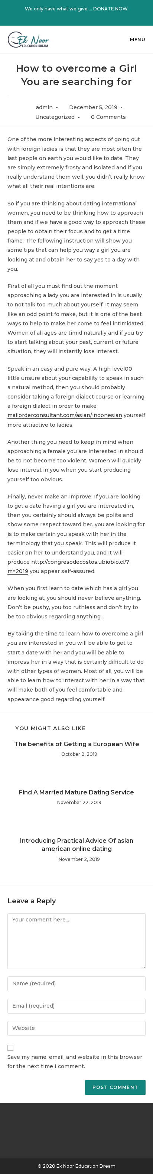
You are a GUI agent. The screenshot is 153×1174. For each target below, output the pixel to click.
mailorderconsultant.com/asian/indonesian (64, 415)
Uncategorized (55, 117)
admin (44, 107)
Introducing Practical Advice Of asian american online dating (76, 844)
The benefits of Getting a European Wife (76, 744)
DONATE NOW (110, 9)
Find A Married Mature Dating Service (76, 792)
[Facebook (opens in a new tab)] (73, 16)
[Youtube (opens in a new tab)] (90, 16)
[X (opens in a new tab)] (63, 16)
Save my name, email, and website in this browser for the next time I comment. (74, 1062)
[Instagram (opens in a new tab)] (82, 16)
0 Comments (108, 117)
